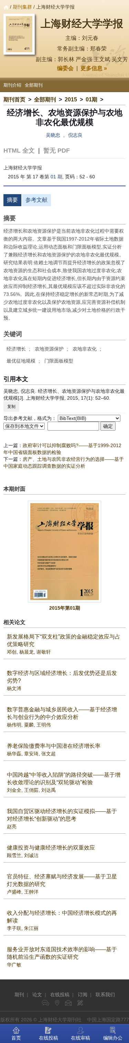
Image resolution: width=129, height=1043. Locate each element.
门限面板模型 (58, 361)
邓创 (12, 652)
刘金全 (14, 790)
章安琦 (31, 753)
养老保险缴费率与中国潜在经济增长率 (53, 746)
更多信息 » (93, 68)
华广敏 (14, 964)
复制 (11, 406)
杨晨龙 (26, 652)
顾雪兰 (14, 855)
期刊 (19, 994)
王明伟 (43, 725)
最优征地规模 (21, 361)
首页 (16, 1038)
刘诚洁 (31, 855)
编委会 (65, 68)
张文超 (48, 753)
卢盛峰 (14, 892)
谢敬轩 (43, 652)
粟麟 (29, 725)
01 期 (56, 176)
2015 (71, 99)
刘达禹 (48, 790)
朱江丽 (31, 928)
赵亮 (12, 826)
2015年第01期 (64, 608)
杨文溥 (14, 688)
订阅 (82, 994)
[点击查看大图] (64, 551)
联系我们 (105, 994)
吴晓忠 (53, 135)
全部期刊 (34, 85)
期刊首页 (14, 99)
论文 (37, 994)
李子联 (14, 928)
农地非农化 (85, 349)
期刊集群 (22, 7)
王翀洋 (31, 892)
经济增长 (16, 349)
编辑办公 (112, 1038)
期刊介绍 (12, 85)
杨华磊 (14, 753)
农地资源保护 (49, 349)
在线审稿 (80, 1038)
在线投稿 (59, 994)
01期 (91, 99)
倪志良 (75, 135)
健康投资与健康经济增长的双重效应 (51, 848)
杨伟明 (14, 725)
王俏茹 (31, 790)
